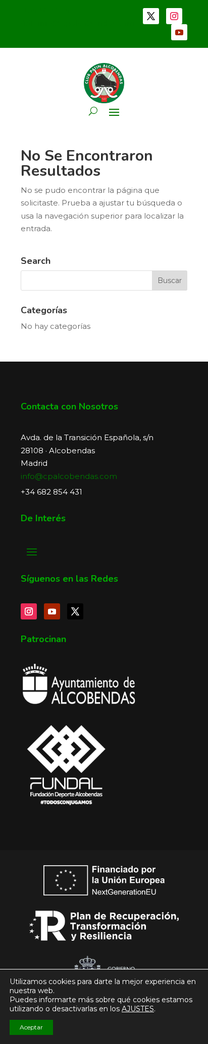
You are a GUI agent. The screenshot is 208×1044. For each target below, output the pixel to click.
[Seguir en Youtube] (179, 32)
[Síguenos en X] (151, 16)
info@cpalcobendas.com (69, 476)
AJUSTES (138, 1008)
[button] (93, 111)
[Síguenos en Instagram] (174, 16)
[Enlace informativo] (104, 83)
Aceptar (31, 1027)
